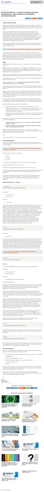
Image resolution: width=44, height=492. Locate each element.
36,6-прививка (6, 2)
